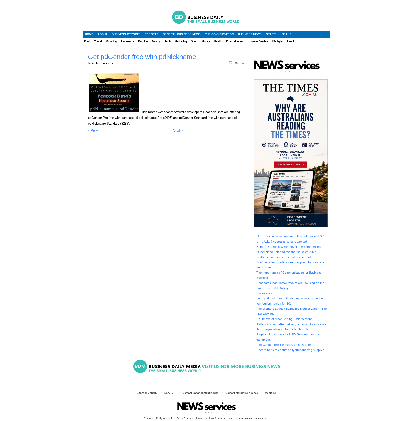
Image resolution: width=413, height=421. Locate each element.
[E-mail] (230, 62)
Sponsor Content (147, 393)
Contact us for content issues (200, 393)
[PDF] (242, 62)
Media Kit (270, 393)
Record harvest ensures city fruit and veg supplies (290, 350)
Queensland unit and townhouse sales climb (286, 252)
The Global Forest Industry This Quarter (283, 344)
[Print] (236, 62)
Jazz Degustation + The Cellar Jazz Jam (283, 329)
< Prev (93, 130)
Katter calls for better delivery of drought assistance (291, 324)
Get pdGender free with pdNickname (142, 56)
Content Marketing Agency (241, 393)
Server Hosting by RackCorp (252, 418)
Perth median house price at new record (283, 257)
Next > (178, 130)
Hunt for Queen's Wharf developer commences (288, 246)
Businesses (264, 293)
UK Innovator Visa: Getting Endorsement (284, 319)
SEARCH (170, 393)
